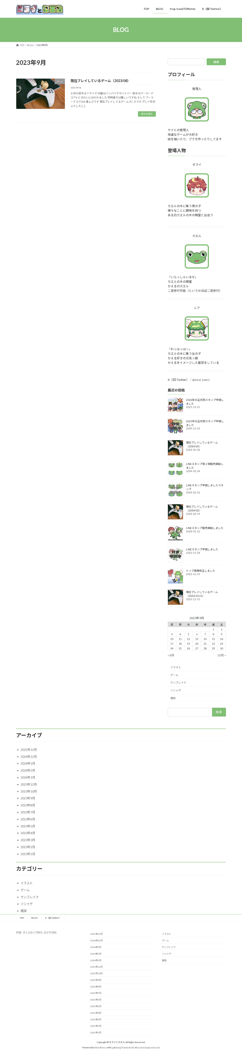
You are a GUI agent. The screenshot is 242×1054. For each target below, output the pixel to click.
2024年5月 (28, 763)
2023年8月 (28, 805)
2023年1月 (28, 854)
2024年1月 (28, 777)
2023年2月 (28, 847)
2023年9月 (28, 798)
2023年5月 (28, 826)
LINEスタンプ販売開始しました (204, 528)
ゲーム (174, 674)
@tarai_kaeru (200, 379)
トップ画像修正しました (200, 570)
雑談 (173, 697)
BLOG (34, 917)
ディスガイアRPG (32, 932)
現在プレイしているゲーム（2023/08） (100, 81)
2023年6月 (28, 819)
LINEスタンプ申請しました (202, 549)
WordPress (100, 1047)
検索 (216, 62)
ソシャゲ (175, 690)
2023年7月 (28, 812)
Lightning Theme (120, 1047)
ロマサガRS (50, 932)
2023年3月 (28, 840)
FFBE (19, 932)
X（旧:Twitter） (53, 917)
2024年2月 (28, 770)
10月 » (221, 655)
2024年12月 (29, 756)
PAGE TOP (233, 1018)
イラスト (175, 667)
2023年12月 (29, 784)
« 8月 (171, 655)
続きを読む (147, 113)
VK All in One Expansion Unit (145, 1047)
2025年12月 (29, 749)
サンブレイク (178, 682)
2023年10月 (29, 791)
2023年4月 (28, 833)
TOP (22, 917)
